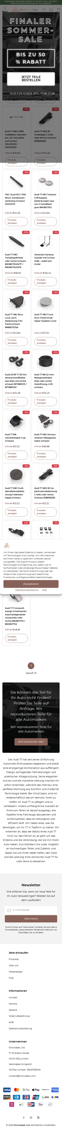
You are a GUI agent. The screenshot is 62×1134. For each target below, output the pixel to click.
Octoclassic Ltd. (22, 1125)
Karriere (13, 1004)
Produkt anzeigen (12, 161)
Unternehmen (18, 1042)
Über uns (13, 966)
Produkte (14, 959)
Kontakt (13, 998)
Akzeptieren (31, 584)
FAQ (11, 978)
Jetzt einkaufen (18, 953)
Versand (13, 1010)
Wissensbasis (15, 972)
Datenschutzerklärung (27, 590)
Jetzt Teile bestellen (31, 79)
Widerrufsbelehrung (19, 1016)
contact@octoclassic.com (22, 1076)
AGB (44, 590)
